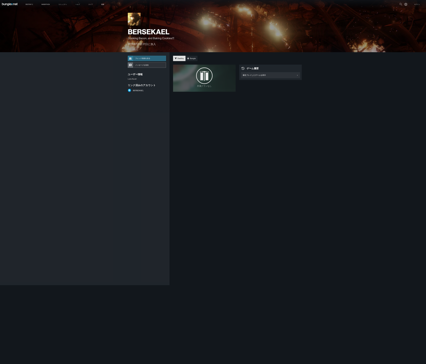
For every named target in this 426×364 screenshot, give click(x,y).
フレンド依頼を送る (142, 58)
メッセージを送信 (142, 65)
